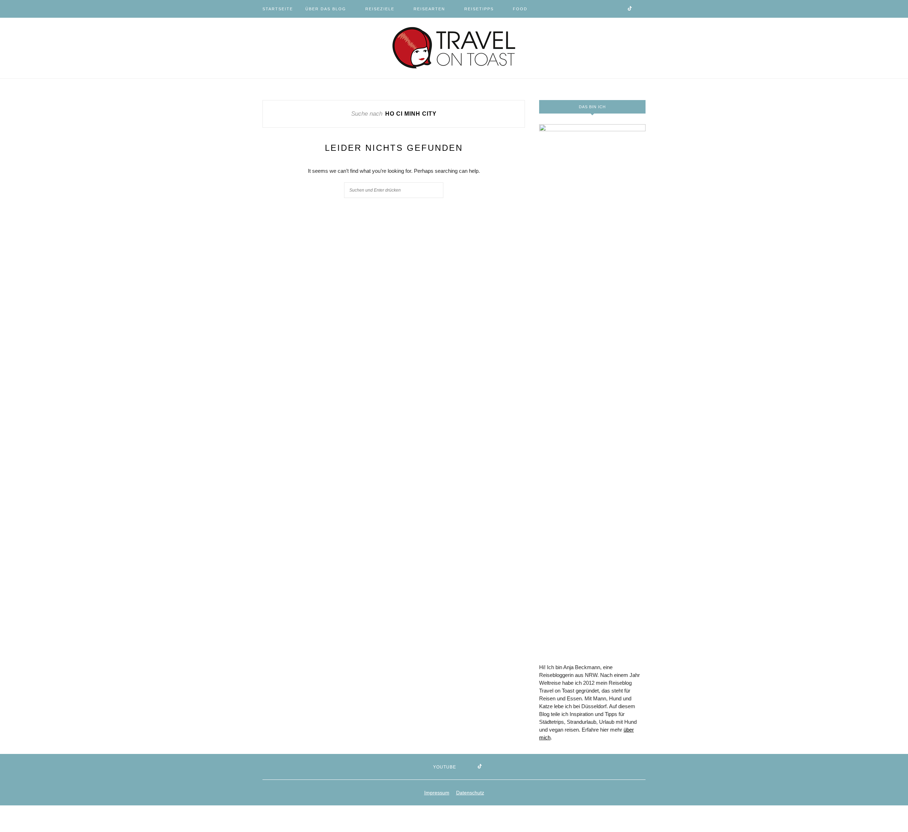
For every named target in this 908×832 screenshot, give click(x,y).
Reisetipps (479, 9)
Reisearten (429, 9)
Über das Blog (325, 9)
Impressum (436, 792)
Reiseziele (379, 9)
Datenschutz (470, 792)
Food (520, 9)
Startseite (277, 9)
